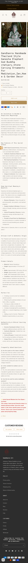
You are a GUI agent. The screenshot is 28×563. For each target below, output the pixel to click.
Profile (4, 526)
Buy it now (14, 102)
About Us (5, 499)
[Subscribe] (23, 545)
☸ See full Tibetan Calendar (13, 5)
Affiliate (5, 529)
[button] (3, 15)
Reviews (5, 509)
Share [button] (4, 416)
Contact (5, 503)
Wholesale (5, 532)
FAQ (4, 513)
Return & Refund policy (9, 490)
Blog (4, 506)
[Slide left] (12, 50)
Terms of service (7, 483)
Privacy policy (6, 480)
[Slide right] (15, 50)
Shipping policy (7, 486)
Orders (5, 522)
